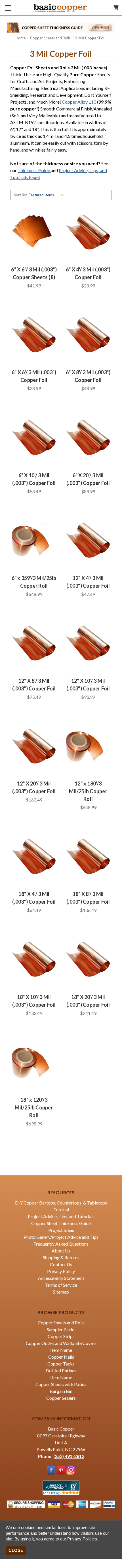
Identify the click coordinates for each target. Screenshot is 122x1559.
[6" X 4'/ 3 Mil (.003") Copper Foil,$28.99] (88, 231)
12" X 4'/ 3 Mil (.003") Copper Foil (88, 582)
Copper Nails (61, 1356)
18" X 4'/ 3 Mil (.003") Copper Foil (34, 898)
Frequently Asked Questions (61, 1243)
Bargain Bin (61, 1391)
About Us (61, 1250)
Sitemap (61, 1291)
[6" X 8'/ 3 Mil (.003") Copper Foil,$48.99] (88, 334)
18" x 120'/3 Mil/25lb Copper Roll (34, 1107)
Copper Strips (61, 1336)
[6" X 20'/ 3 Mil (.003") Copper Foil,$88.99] (88, 436)
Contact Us (61, 1264)
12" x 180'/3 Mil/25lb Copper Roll (88, 791)
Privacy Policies (82, 1538)
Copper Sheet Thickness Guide (61, 1223)
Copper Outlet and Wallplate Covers (61, 1343)
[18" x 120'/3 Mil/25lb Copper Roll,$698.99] (34, 1061)
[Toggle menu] (8, 8)
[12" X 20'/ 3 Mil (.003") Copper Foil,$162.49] (34, 745)
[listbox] (47, 195)
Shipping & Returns (61, 1257)
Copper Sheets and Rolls (61, 1322)
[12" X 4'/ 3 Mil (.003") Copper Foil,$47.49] (88, 539)
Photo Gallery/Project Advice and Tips (61, 1237)
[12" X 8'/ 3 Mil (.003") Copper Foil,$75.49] (34, 642)
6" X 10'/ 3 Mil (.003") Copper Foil (34, 479)
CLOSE (16, 1550)
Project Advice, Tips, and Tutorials (61, 1216)
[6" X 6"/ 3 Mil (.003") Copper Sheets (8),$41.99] (34, 231)
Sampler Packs (61, 1329)
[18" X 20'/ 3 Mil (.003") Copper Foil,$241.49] (88, 958)
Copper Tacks (61, 1363)
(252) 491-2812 (68, 1456)
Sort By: (20, 195)
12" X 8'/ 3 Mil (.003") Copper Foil (34, 685)
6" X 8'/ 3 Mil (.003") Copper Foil (88, 376)
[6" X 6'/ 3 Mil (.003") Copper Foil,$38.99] (34, 334)
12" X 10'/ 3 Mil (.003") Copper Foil (88, 685)
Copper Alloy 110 (79, 101)
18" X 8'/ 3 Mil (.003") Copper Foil (88, 898)
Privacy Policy (61, 1271)
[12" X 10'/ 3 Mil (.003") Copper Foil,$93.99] (88, 642)
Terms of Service (61, 1285)
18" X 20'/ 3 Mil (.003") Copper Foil (88, 1001)
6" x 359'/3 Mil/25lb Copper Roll (34, 582)
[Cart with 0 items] (116, 7)
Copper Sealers (61, 1398)
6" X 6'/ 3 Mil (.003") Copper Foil (34, 376)
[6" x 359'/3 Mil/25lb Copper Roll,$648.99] (34, 539)
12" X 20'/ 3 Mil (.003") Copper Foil (34, 787)
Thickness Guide (34, 170)
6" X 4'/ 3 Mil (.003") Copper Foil (88, 273)
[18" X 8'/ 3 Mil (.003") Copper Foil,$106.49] (88, 855)
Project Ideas (61, 1230)
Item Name (61, 1350)
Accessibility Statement (61, 1278)
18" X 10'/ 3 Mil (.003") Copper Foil (34, 1001)
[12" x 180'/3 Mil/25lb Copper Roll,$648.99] (88, 745)
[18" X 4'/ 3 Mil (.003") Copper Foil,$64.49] (34, 855)
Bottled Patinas (61, 1370)
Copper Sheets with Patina (61, 1384)
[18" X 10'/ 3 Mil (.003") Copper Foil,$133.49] (34, 958)
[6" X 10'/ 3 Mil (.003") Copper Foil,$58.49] (34, 436)
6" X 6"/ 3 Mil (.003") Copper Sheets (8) (34, 273)
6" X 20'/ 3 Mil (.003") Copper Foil (88, 479)
